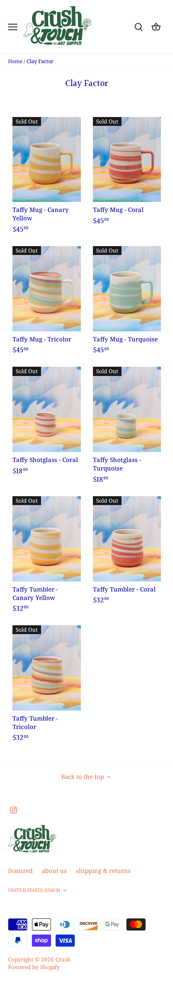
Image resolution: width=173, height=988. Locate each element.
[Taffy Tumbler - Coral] (127, 538)
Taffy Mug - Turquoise (125, 339)
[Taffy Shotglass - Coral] (46, 409)
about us (54, 871)
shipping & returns (103, 871)
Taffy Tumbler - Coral (124, 589)
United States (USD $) (34, 890)
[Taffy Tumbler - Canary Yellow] (46, 538)
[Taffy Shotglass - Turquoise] (127, 409)
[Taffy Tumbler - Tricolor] (46, 668)
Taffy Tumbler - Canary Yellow (35, 593)
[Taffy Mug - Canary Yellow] (46, 159)
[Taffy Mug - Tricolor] (46, 288)
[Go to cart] (156, 27)
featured (20, 871)
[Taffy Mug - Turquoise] (127, 288)
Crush (63, 959)
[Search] (138, 27)
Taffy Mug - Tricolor (41, 339)
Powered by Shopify (34, 967)
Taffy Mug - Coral (118, 209)
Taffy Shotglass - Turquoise (117, 464)
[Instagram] (13, 809)
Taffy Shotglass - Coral (45, 460)
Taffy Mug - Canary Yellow (40, 213)
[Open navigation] (12, 27)
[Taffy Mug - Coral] (127, 159)
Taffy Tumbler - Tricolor (35, 722)
